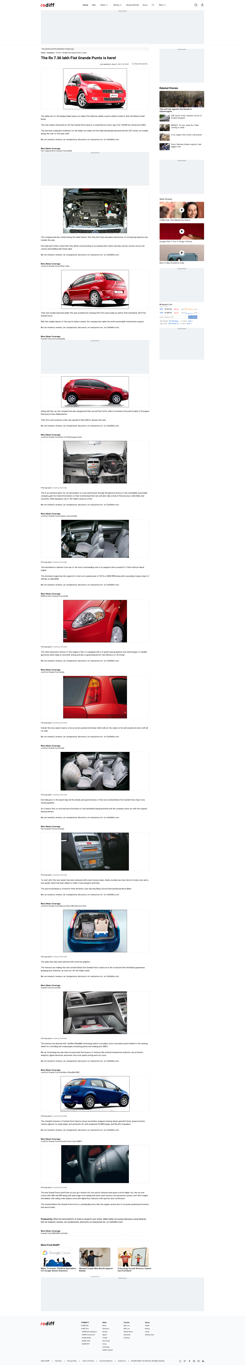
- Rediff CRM (85, 1341)
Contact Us (122, 1361)
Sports (104, 1335)
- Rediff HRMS (86, 1338)
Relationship (149, 1335)
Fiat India (45, 151)
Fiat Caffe (64, 437)
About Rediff (45, 1361)
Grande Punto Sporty (69, 1141)
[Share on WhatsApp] (180, 1361)
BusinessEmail (132, 5)
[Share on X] (185, 1361)
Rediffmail (84, 1325)
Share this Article (141, 64)
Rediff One (85, 1329)
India (63, 339)
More (161, 5)
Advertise (58, 1361)
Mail (93, 5)
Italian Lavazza (66, 516)
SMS (77, 1072)
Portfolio (127, 1338)
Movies (105, 1332)
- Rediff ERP (85, 1344)
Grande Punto (47, 339)
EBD (54, 1233)
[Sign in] (202, 5)
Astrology (105, 1347)
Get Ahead (106, 1341)
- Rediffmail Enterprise (89, 1332)
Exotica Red (81, 906)
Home (85, 5)
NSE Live (127, 1329)
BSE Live (127, 1325)
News (103, 5)
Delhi (70, 151)
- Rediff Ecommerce (88, 1335)
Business (50, 53)
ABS (58, 1233)
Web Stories (166, 199)
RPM (43, 596)
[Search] (196, 5)
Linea (59, 339)
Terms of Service (88, 1361)
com (50, 151)
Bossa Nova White (68, 906)
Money (116, 5)
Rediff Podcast (107, 1350)
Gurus (145, 5)
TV (152, 5)
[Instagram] (194, 1361)
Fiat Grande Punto (60, 151)
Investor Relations (106, 1361)
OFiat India (64, 266)
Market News (128, 1332)
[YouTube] (199, 1361)
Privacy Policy (72, 1361)
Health (147, 1325)
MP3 (80, 1141)
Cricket (104, 1338)
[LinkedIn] (203, 1361)
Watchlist (127, 1335)
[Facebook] (189, 1361)
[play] (181, 210)
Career (147, 1332)
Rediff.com (141, 1361)
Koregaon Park (75, 437)
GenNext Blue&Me (68, 1072)
